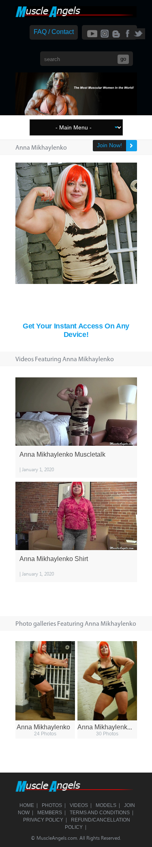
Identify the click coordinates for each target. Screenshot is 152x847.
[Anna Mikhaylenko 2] (107, 680)
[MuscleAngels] (76, 15)
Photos (52, 805)
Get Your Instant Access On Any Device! (76, 330)
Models (106, 805)
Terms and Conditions (100, 812)
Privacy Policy (43, 820)
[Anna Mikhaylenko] (45, 680)
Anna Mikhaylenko (43, 727)
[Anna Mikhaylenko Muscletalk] (76, 411)
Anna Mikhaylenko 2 (106, 727)
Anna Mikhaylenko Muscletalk (62, 454)
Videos (79, 805)
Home (26, 805)
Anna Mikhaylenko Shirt (53, 558)
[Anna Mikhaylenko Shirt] (76, 516)
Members (49, 812)
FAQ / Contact (54, 31)
